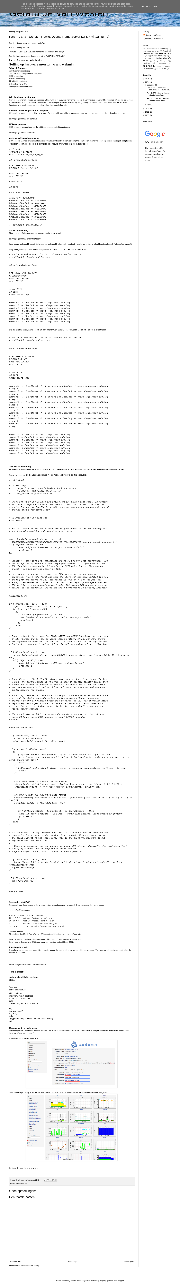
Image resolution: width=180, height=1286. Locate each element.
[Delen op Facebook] (53, 1180)
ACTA (144, 48)
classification (153, 48)
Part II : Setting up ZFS (19, 47)
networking (162, 56)
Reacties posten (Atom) (30, 1266)
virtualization (149, 69)
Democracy (164, 49)
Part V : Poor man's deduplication (25, 60)
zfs (26, 1183)
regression (162, 63)
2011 (147, 115)
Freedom (146, 53)
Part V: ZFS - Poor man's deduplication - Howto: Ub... (158, 89)
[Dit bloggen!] (48, 1180)
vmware (158, 69)
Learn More (145, 6)
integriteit (146, 56)
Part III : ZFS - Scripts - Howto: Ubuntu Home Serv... (158, 94)
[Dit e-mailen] (45, 1180)
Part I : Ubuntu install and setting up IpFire (27, 43)
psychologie (155, 61)
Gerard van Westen (153, 35)
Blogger (121, 1281)
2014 (147, 82)
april (149, 105)
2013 (147, 109)
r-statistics (146, 63)
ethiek (157, 51)
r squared (165, 61)
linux (153, 56)
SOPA (159, 66)
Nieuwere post (15, 1262)
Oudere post (129, 1262)
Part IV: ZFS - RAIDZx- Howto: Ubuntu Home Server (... (158, 99)
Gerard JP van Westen (58, 12)
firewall (165, 51)
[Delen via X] (50, 1180)
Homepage (72, 1262)
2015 (147, 79)
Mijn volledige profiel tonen (153, 39)
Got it (156, 6)
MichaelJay (95, 1281)
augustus (151, 85)
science (147, 65)
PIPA (149, 58)
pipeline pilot (161, 58)
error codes (147, 51)
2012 (147, 112)
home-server (20, 1183)
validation (168, 66)
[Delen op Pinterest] (56, 1180)
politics (145, 61)
